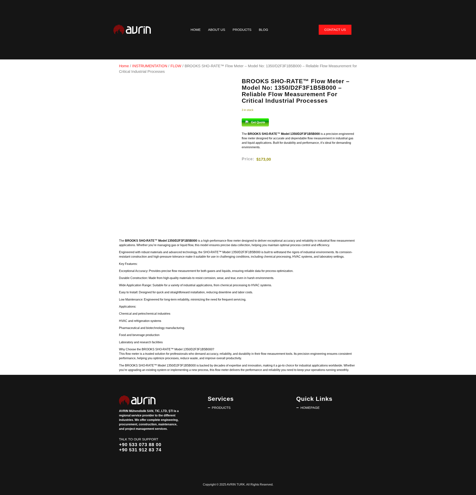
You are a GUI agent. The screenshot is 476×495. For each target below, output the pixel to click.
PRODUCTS (242, 30)
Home (196, 30)
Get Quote (258, 122)
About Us (216, 30)
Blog (263, 30)
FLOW (176, 66)
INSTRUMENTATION (149, 66)
